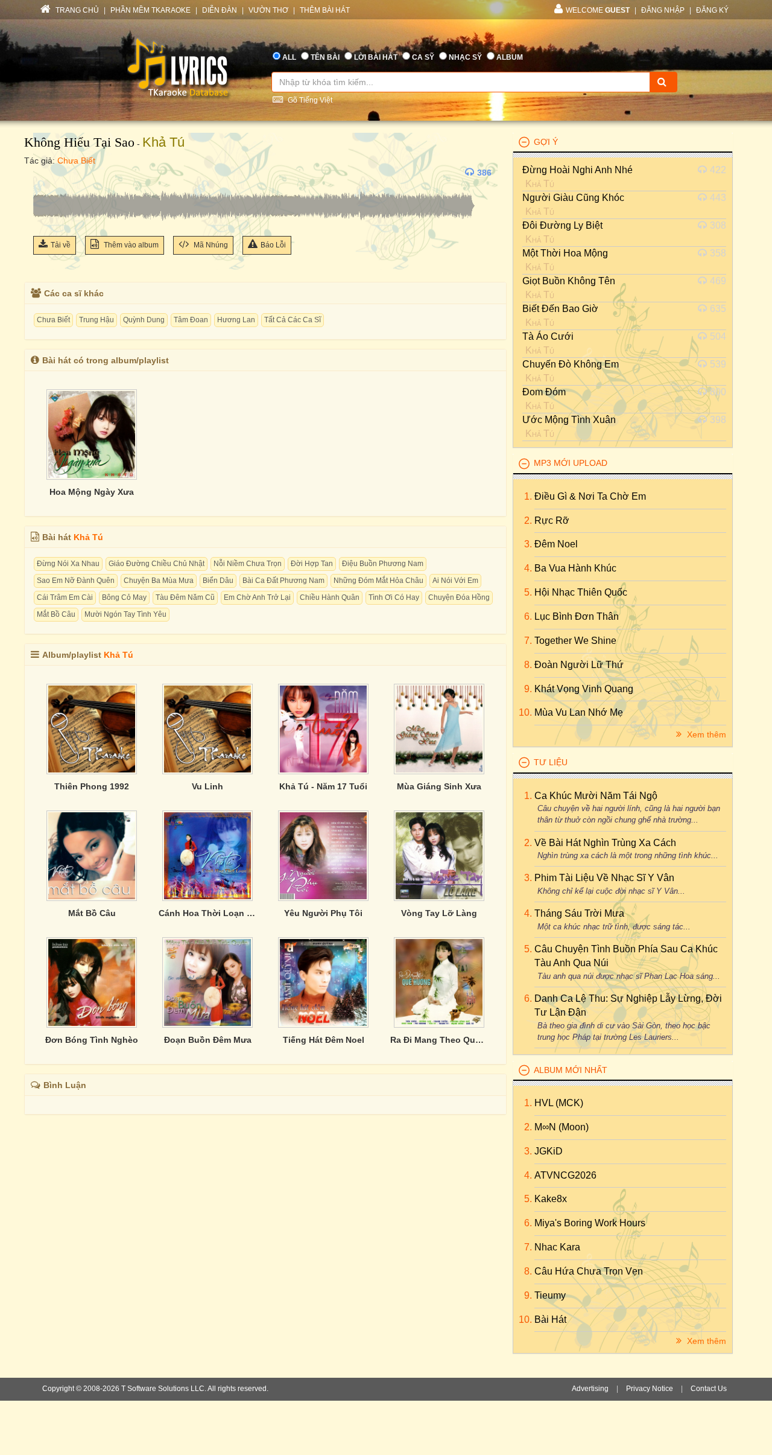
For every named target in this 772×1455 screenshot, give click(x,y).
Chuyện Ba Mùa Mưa (159, 580)
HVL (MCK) (558, 1103)
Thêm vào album (130, 245)
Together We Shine (575, 640)
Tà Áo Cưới (548, 336)
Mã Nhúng (210, 245)
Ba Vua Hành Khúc (575, 568)
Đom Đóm (544, 392)
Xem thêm (705, 734)
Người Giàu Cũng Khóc (573, 198)
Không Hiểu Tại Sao (79, 142)
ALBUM (509, 57)
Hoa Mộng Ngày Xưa (91, 492)
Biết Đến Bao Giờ (560, 309)
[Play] (45, 173)
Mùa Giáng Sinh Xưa (439, 786)
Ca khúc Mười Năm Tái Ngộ (595, 796)
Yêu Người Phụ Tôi (323, 913)
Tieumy (550, 1295)
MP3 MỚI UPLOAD (570, 463)
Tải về (61, 245)
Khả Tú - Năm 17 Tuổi (323, 786)
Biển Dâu (218, 580)
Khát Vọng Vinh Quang (583, 689)
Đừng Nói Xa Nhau (68, 563)
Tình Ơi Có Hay (394, 597)
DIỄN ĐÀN (219, 10)
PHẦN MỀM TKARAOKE (150, 10)
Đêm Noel (556, 544)
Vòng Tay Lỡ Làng (439, 913)
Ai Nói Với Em (455, 580)
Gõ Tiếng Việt (309, 100)
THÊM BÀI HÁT (325, 10)
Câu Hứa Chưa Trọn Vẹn (588, 1271)
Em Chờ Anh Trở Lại (257, 597)
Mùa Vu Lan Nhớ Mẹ (578, 712)
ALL (289, 57)
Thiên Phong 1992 (91, 786)
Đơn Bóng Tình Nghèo (91, 1040)
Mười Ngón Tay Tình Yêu (125, 614)
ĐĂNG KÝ (712, 10)
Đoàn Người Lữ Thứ (579, 665)
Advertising (590, 1388)
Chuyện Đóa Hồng (459, 597)
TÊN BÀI (325, 57)
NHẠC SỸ (465, 57)
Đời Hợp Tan (312, 563)
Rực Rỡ (551, 520)
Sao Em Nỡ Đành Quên (76, 580)
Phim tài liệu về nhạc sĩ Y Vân (604, 878)
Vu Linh (207, 786)
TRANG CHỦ (76, 10)
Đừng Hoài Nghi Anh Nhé (577, 170)
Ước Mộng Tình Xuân (569, 420)
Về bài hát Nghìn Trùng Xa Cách (605, 843)
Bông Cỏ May (124, 597)
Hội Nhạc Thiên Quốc (580, 592)
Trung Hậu (96, 320)
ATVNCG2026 (565, 1175)
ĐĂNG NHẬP (663, 10)
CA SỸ (423, 57)
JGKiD (548, 1151)
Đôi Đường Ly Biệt (562, 225)
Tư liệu (551, 762)
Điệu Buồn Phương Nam (382, 563)
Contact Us (709, 1388)
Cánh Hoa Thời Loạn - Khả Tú (207, 913)
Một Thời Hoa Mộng (565, 253)
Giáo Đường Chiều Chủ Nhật (156, 563)
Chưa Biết (76, 160)
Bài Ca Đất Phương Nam (283, 580)
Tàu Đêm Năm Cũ (185, 597)
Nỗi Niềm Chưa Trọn (248, 563)
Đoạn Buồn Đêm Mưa (208, 1040)
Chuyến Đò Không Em (570, 364)
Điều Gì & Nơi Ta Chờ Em (590, 496)
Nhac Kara (557, 1247)
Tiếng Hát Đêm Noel (323, 1040)
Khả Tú (163, 142)
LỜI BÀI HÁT (375, 57)
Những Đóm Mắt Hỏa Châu (378, 580)
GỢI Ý (546, 142)
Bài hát (550, 1319)
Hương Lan (236, 320)
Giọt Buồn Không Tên (568, 281)
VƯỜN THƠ (268, 10)
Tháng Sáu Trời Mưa (579, 913)
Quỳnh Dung (144, 320)
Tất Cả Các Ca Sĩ (292, 320)
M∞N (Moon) (561, 1127)
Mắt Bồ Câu (56, 614)
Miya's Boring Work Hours (589, 1223)
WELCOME (598, 10)
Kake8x (550, 1199)
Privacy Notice (649, 1388)
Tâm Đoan (191, 320)
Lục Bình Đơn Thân (576, 616)
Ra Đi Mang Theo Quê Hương (439, 1040)
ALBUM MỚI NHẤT (570, 1070)
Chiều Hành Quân (329, 597)
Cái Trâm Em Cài (65, 597)
